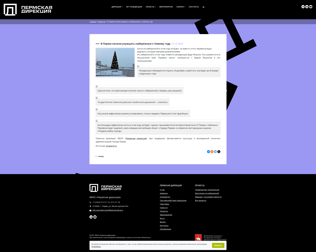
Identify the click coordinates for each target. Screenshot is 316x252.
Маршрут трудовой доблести (208, 197)
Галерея (180, 7)
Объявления (165, 229)
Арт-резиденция (134, 7)
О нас (162, 189)
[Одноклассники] (211, 151)
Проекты (150, 7)
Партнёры (164, 204)
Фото (162, 218)
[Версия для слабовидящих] (303, 6)
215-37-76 (115, 202)
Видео (163, 222)
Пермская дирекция (136, 138)
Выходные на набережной (207, 193)
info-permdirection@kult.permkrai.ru (108, 210)
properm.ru (111, 146)
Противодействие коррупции (173, 200)
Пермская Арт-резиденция (207, 189)
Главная (92, 21)
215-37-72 (105, 202)
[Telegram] (215, 151)
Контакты (194, 7)
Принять (218, 245)
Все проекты (200, 200)
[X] (218, 151)
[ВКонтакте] (208, 151)
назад (101, 156)
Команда (164, 193)
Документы (165, 197)
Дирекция (116, 7)
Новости (101, 21)
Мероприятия (166, 7)
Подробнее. (96, 246)
